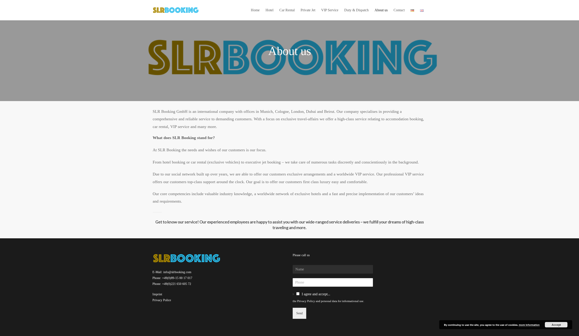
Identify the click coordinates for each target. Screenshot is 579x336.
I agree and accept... (316, 294)
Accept (556, 325)
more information (529, 325)
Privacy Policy (306, 301)
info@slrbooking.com (177, 272)
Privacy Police (161, 300)
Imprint (157, 294)
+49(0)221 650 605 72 (176, 284)
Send (299, 313)
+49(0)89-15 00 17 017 (177, 278)
